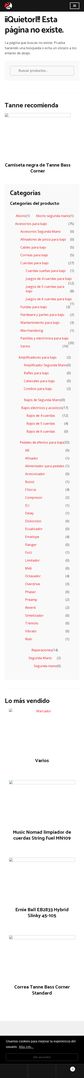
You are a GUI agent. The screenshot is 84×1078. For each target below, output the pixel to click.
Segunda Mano (40, 658)
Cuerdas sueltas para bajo (46, 270)
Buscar (42, 1071)
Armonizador (35, 474)
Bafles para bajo (36, 373)
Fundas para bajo (33, 307)
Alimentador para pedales (44, 466)
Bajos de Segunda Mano (42, 400)
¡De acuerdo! (42, 1057)
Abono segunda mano (53, 216)
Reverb (30, 607)
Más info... (26, 1047)
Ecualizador (34, 529)
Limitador (32, 560)
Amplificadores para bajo (37, 357)
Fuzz (28, 552)
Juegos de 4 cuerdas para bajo (49, 278)
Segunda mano (45, 666)
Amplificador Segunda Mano (45, 365)
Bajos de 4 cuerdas (41, 415)
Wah (28, 639)
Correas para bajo (34, 255)
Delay (29, 513)
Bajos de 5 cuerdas (41, 423)
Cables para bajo (33, 247)
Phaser (30, 592)
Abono (21, 216)
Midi (28, 568)
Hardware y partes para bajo (42, 314)
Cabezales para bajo (39, 381)
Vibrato (30, 631)
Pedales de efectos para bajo (42, 442)
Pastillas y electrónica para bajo (44, 338)
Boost (29, 482)
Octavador (33, 576)
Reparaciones (41, 650)
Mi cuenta (14, 1071)
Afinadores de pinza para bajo (43, 239)
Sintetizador (34, 615)
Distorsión (33, 521)
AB (27, 450)
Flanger (31, 544)
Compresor (33, 497)
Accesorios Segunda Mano (40, 231)
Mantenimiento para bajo (40, 322)
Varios (25, 346)
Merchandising (31, 330)
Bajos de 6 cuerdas (41, 431)
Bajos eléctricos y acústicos (41, 408)
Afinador (31, 458)
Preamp (31, 599)
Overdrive (32, 584)
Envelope (32, 537)
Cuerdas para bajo (34, 263)
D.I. (27, 505)
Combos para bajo (38, 388)
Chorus (30, 489)
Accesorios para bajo (31, 223)
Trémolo (31, 623)
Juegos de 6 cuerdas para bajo (49, 299)
